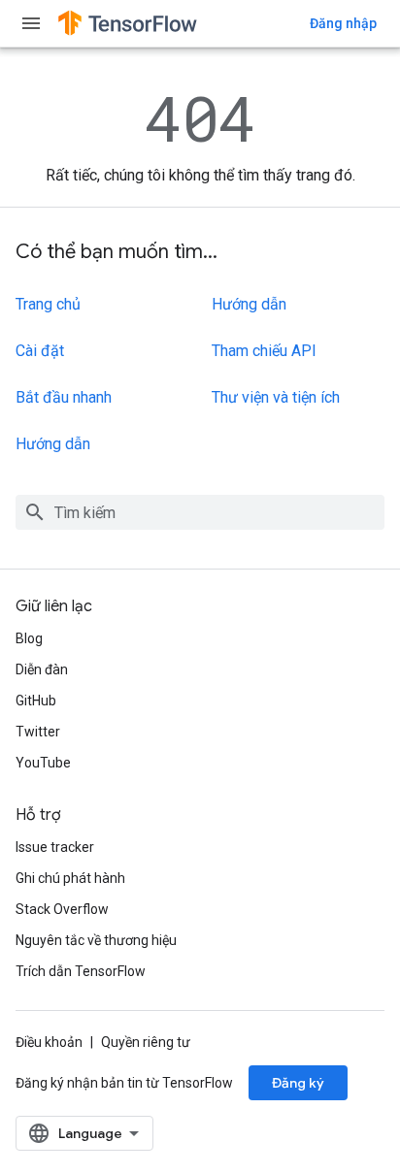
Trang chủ (48, 304)
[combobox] (200, 512)
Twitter (38, 731)
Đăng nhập (343, 23)
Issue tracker (55, 847)
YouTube (43, 762)
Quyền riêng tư (145, 1042)
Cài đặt (40, 351)
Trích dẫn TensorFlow (81, 971)
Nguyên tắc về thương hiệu (96, 940)
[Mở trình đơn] (31, 23)
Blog (29, 638)
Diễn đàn (42, 669)
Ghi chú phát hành (70, 878)
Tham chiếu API (264, 351)
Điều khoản (49, 1042)
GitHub (36, 700)
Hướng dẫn (53, 444)
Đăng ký (298, 1083)
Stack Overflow (62, 909)
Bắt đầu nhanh (64, 397)
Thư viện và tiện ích (276, 397)
